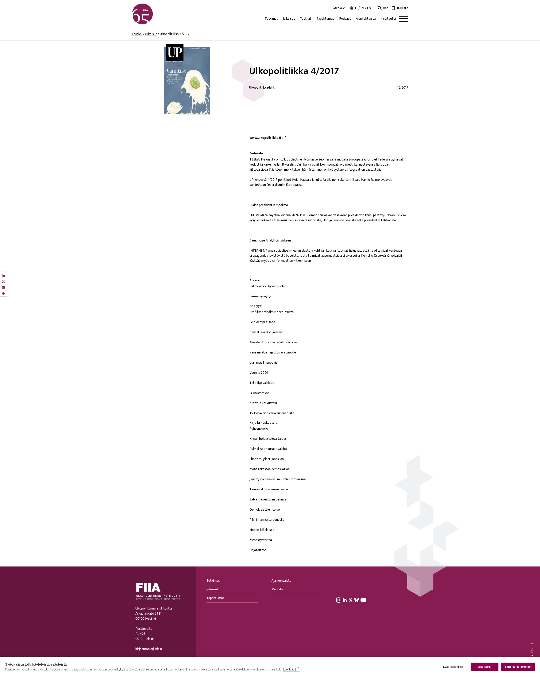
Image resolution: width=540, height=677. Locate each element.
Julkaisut (289, 19)
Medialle (339, 8)
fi (356, 8)
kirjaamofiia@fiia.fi (148, 649)
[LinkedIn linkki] (345, 599)
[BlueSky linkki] (356, 599)
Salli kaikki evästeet (518, 666)
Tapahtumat (325, 19)
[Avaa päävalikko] (403, 18)
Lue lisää (288, 669)
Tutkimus (271, 19)
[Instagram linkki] (338, 599)
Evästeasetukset (453, 666)
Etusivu (137, 34)
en (369, 8)
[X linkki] (350, 599)
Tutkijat (305, 19)
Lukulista (402, 8)
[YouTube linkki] (363, 599)
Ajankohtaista (366, 19)
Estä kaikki (484, 666)
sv (362, 8)
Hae (385, 8)
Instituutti (388, 19)
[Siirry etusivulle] (152, 13)
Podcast (345, 19)
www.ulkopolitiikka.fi (268, 138)
